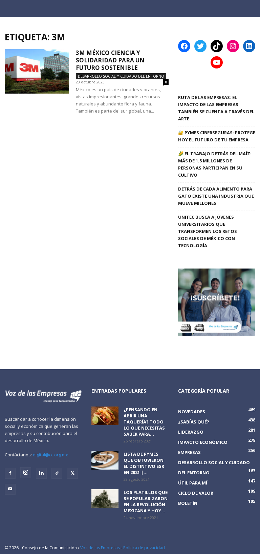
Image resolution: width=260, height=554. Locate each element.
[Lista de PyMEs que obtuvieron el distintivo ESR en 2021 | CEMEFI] (104, 460)
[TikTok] (56, 473)
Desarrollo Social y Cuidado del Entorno (121, 76)
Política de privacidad (144, 548)
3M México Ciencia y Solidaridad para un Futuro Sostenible (110, 60)
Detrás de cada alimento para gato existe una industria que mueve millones (216, 196)
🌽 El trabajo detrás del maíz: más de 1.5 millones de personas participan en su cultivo (215, 164)
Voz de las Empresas (100, 548)
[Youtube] (10, 489)
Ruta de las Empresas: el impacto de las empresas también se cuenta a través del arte (216, 108)
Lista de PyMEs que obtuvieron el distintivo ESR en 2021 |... (144, 463)
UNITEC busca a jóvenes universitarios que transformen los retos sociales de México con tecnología (207, 231)
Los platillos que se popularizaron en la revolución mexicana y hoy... (146, 501)
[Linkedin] (41, 473)
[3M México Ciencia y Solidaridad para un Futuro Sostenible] (37, 71)
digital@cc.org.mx (50, 455)
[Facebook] (10, 473)
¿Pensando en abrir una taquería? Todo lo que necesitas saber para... (144, 422)
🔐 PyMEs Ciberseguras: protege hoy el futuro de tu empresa (216, 136)
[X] (72, 473)
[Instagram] (25, 472)
